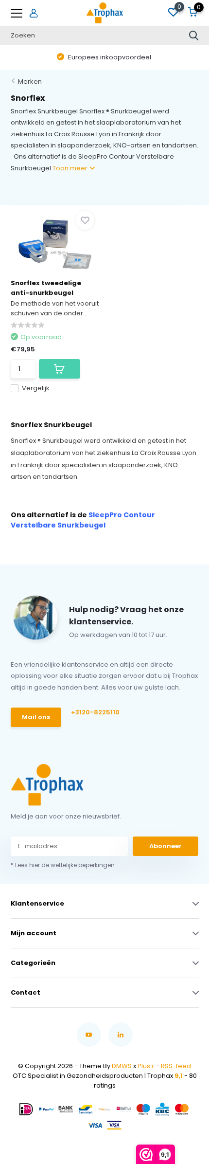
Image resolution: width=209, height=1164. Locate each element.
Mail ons (36, 717)
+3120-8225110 (95, 712)
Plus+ (146, 1066)
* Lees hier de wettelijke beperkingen (63, 865)
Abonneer (165, 846)
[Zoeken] (194, 35)
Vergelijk (36, 388)
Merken (30, 81)
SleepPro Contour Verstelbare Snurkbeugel (83, 520)
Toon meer (70, 168)
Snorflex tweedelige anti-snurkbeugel (46, 287)
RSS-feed (176, 1066)
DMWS (122, 1066)
